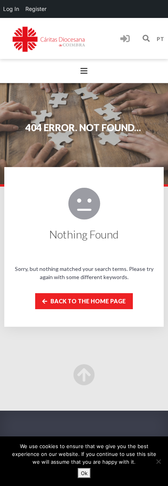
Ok (84, 473)
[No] (158, 461)
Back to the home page (87, 301)
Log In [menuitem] (11, 8)
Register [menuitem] (35, 8)
